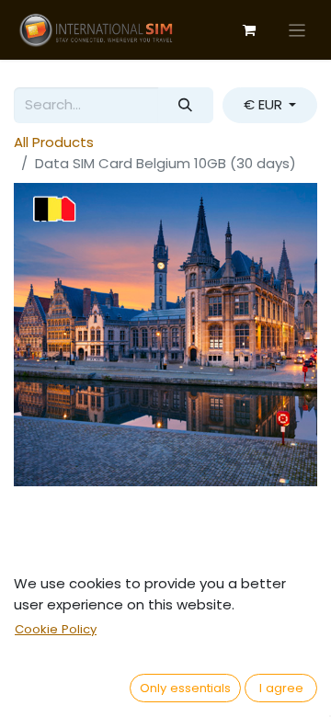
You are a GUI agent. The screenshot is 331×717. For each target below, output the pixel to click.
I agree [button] (281, 688)
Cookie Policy (56, 629)
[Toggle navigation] (297, 30)
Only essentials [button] (185, 688)
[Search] (185, 105)
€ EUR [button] (265, 104)
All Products (54, 142)
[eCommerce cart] (249, 30)
